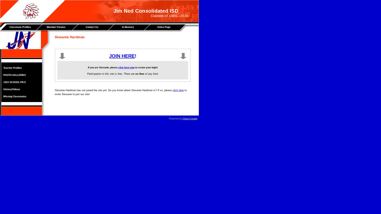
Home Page (163, 27)
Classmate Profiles (20, 27)
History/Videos (11, 89)
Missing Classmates (14, 96)
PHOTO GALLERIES (14, 75)
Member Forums (56, 27)
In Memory (128, 27)
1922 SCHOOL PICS (14, 82)
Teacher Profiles (12, 68)
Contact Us (92, 27)
